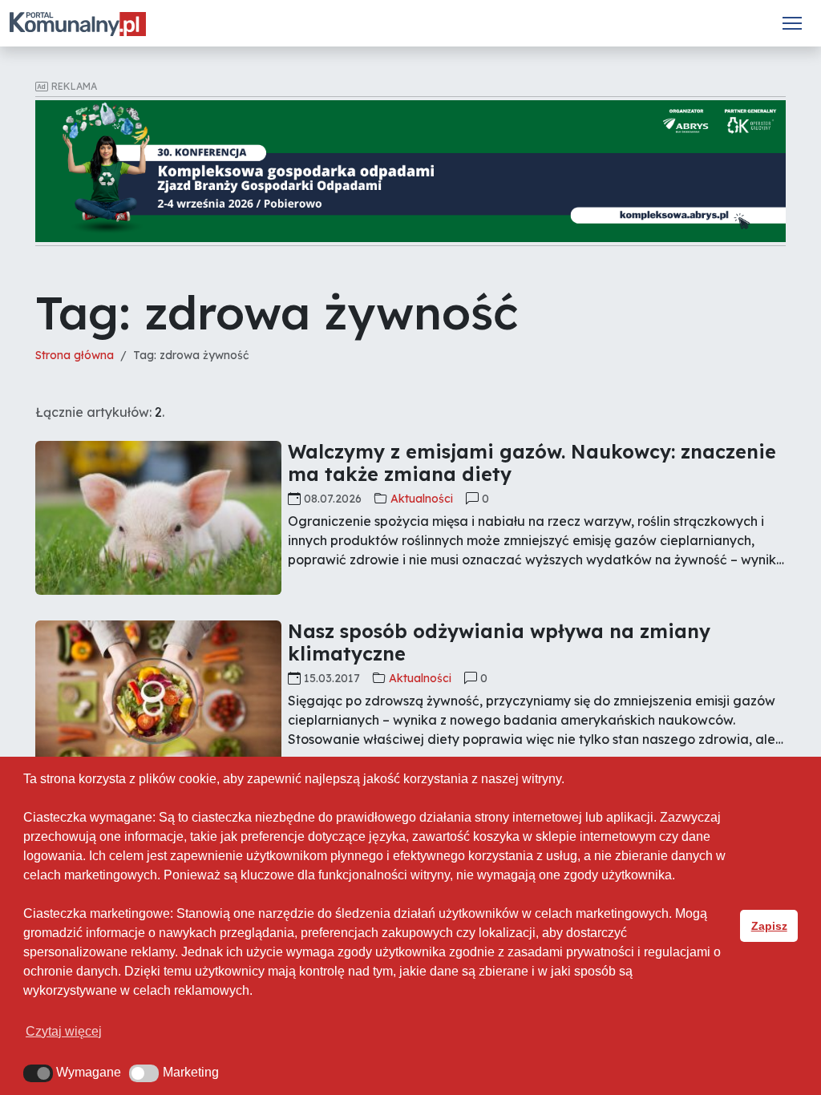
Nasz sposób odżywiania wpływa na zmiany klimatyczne (499, 642)
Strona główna (74, 355)
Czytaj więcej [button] (64, 1031)
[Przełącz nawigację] (792, 23)
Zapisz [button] (769, 925)
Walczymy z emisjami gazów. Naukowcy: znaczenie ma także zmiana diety (532, 463)
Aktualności (421, 498)
